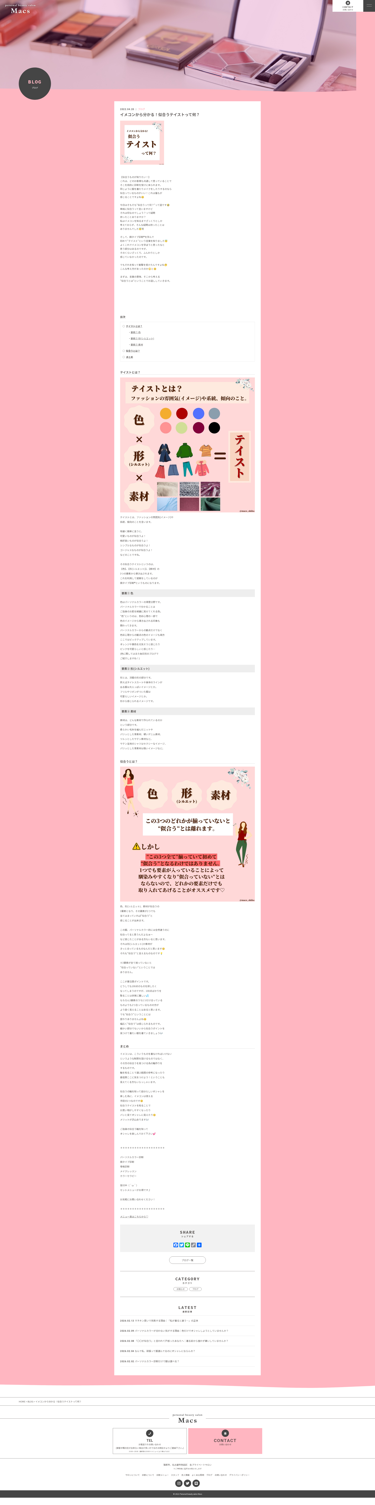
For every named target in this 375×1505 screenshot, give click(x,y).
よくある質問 (198, 1474)
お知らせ (181, 1289)
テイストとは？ (134, 326)
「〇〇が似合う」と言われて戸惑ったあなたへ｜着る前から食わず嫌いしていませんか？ (174, 1341)
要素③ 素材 (137, 344)
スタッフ (175, 1474)
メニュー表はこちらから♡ (134, 1216)
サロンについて (132, 1474)
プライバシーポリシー (239, 1474)
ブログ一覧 (187, 1260)
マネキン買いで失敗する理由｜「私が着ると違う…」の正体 (159, 1320)
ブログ (141, 109)
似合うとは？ (133, 350)
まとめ (129, 357)
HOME (22, 1401)
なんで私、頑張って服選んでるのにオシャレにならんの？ (157, 1351)
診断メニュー (162, 1474)
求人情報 (185, 1474)
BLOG (30, 1401)
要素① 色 (136, 332)
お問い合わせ (221, 1474)
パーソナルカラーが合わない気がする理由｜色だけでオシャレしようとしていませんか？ (174, 1330)
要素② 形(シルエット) (142, 338)
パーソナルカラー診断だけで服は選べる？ (149, 1361)
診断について (148, 1474)
